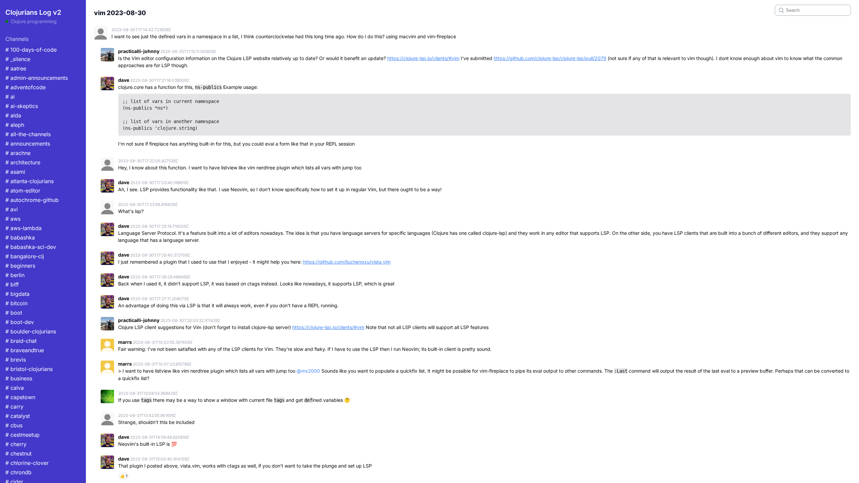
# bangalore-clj (24, 256)
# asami (15, 171)
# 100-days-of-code (31, 49)
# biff (12, 284)
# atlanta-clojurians (29, 181)
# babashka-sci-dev (30, 247)
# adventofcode (25, 87)
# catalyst (17, 416)
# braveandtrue (24, 350)
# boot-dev (19, 322)
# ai (10, 96)
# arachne (18, 153)
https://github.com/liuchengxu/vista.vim (347, 262)
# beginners (20, 265)
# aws (12, 218)
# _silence (17, 59)
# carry (14, 406)
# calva (14, 387)
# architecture (22, 162)
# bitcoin (16, 303)
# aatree (15, 68)
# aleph (14, 124)
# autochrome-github (32, 200)
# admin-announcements (36, 77)
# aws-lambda (23, 228)
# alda (13, 115)
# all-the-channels (28, 134)
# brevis (15, 359)
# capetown (20, 397)
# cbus (13, 425)
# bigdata (17, 293)
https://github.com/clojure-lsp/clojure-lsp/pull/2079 (550, 58)
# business (18, 378)
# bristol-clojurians (29, 369)
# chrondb (18, 472)
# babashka (20, 237)
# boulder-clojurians (30, 331)
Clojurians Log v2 (33, 12)
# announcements (27, 143)
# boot (13, 312)
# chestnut (18, 453)
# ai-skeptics (21, 106)
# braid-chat (21, 340)
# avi (11, 209)
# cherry (16, 444)
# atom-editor (22, 190)
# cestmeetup (22, 434)
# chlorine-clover (27, 463)
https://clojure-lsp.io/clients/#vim (423, 58)
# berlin (14, 275)
